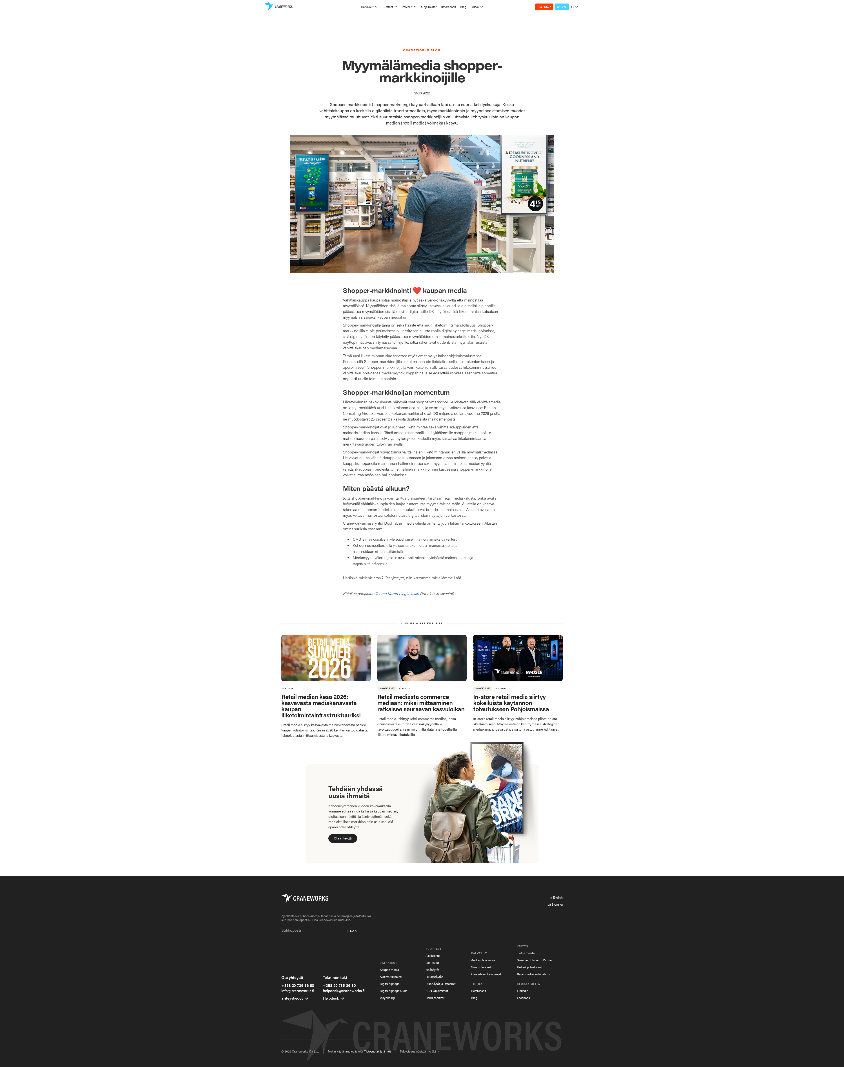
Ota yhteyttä (343, 838)
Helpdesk (544, 7)
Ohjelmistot (429, 6)
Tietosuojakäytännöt (377, 1051)
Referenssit (448, 6)
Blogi (463, 6)
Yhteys (562, 7)
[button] (369, 6)
